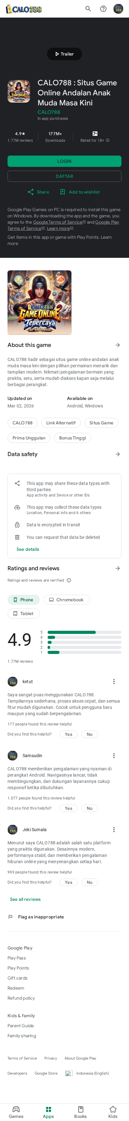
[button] (108, 140)
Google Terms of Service (58, 222)
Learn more (58, 228)
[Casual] (29, 438)
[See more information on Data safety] (117, 454)
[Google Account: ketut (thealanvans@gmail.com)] (118, 8)
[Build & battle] (101, 423)
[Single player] (72, 438)
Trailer (63, 54)
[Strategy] (61, 423)
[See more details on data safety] (28, 549)
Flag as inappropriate (36, 917)
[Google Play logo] (23, 9)
